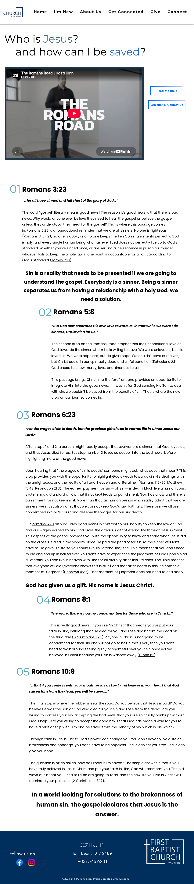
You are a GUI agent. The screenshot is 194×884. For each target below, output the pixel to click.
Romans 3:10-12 (36, 236)
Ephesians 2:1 (164, 361)
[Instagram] (31, 862)
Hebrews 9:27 (75, 571)
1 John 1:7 (146, 655)
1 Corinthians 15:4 (87, 637)
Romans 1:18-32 (153, 482)
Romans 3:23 (37, 230)
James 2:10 (60, 260)
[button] (63, 12)
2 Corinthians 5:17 (87, 780)
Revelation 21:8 (47, 488)
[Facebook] (19, 862)
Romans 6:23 (43, 524)
